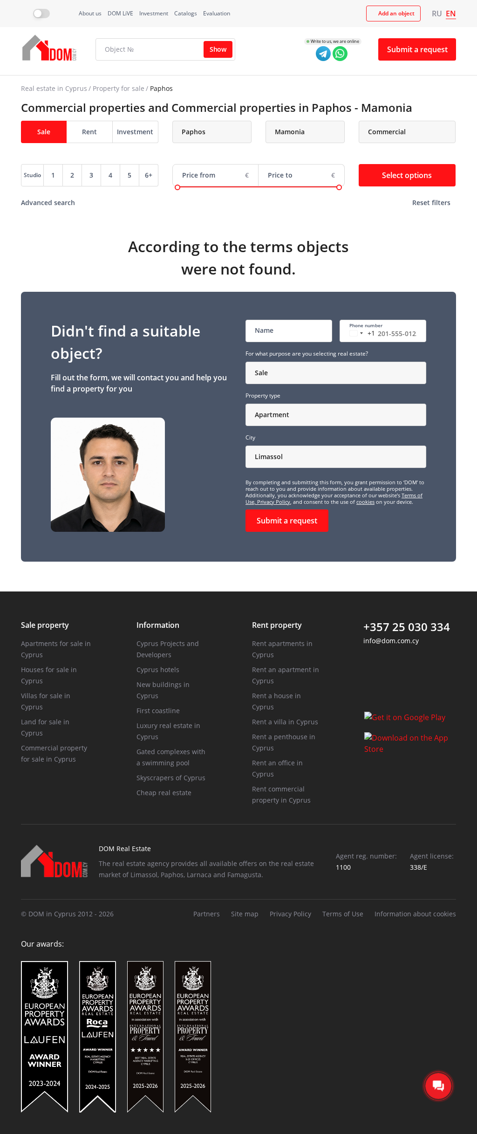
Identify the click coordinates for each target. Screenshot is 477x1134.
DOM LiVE (120, 13)
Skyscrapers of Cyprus (170, 777)
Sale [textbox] (261, 372)
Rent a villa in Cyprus (285, 721)
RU (437, 13)
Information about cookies (415, 913)
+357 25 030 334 (406, 626)
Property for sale (118, 88)
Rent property (277, 625)
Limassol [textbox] (269, 456)
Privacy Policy (273, 501)
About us (90, 13)
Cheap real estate (163, 792)
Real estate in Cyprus (54, 88)
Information (157, 625)
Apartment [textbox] (272, 414)
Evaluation (216, 13)
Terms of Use (342, 913)
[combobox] (212, 132)
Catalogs (185, 13)
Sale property (45, 625)
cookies (365, 501)
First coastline (158, 710)
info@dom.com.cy (391, 640)
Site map (245, 913)
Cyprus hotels (157, 669)
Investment (153, 13)
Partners (206, 913)
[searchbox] (218, 132)
